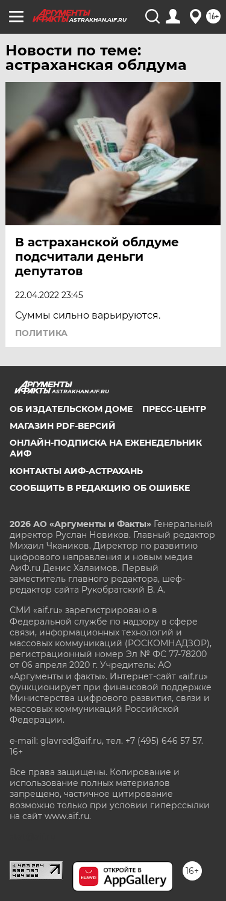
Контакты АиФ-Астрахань (76, 471)
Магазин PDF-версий (63, 425)
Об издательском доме (71, 409)
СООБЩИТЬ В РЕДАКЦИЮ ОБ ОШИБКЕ (100, 487)
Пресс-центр (174, 409)
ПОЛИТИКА (41, 333)
